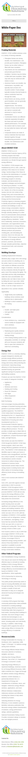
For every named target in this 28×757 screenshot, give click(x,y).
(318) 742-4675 (18, 744)
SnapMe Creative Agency (14, 754)
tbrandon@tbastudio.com (15, 746)
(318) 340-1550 (19, 742)
